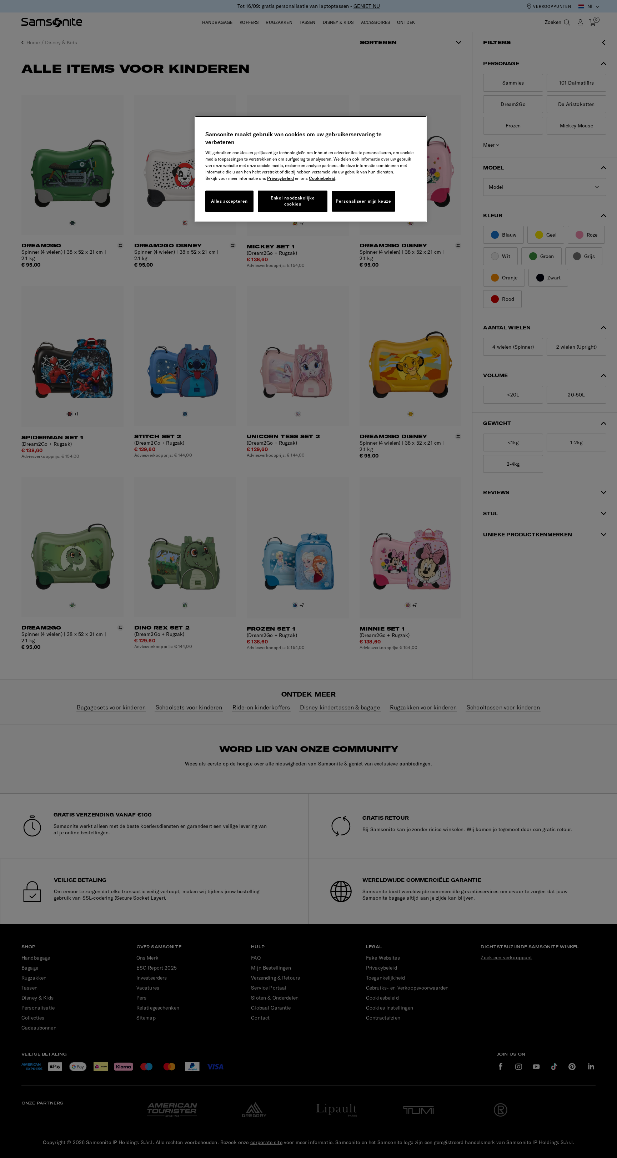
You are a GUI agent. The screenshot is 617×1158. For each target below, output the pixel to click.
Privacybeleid (280, 178)
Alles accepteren (229, 201)
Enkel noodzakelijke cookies (293, 201)
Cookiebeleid (322, 178)
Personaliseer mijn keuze (363, 201)
